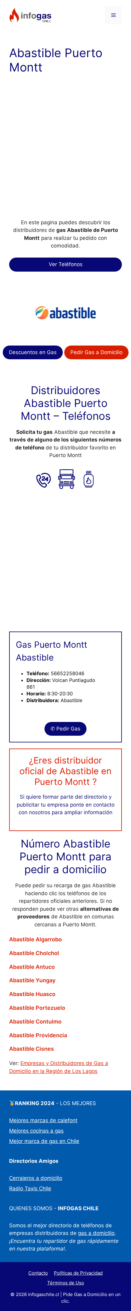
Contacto (38, 1273)
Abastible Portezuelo (37, 1008)
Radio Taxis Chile (30, 1188)
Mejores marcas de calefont (43, 1120)
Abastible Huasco (32, 994)
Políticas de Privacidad (78, 1273)
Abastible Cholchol (34, 953)
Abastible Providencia (38, 1035)
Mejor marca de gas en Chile (44, 1141)
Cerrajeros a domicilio (35, 1178)
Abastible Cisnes (31, 1049)
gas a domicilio (96, 1233)
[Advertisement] (65, 150)
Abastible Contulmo (35, 1022)
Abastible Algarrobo (35, 939)
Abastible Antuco (32, 967)
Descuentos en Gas (33, 352)
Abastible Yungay (32, 980)
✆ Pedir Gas (65, 729)
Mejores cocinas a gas (36, 1131)
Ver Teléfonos (66, 264)
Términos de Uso (65, 1283)
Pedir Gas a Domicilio (96, 352)
